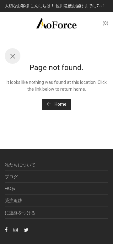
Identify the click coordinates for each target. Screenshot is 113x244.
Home (60, 104)
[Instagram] (15, 229)
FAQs (10, 188)
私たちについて (20, 164)
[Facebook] (6, 229)
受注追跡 (13, 200)
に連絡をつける (20, 212)
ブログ (11, 176)
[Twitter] (26, 229)
